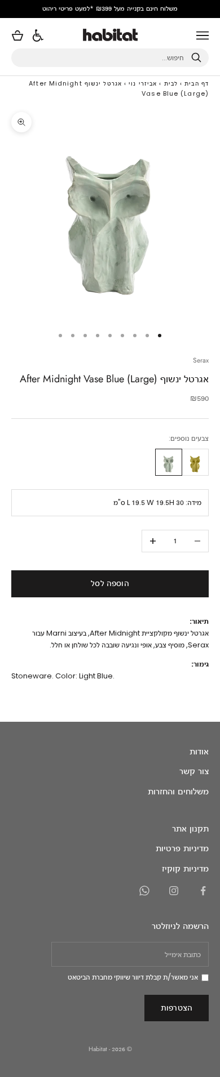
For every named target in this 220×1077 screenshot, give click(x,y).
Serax (201, 360)
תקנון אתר (190, 828)
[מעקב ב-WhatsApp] (144, 890)
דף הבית (196, 83)
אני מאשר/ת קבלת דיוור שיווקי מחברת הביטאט (133, 977)
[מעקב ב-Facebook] (203, 890)
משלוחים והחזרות (178, 791)
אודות (199, 751)
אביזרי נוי (143, 83)
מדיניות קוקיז (185, 868)
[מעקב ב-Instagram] (173, 890)
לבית (171, 83)
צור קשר (194, 771)
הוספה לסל (110, 583)
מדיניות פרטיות (182, 848)
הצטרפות (176, 1007)
